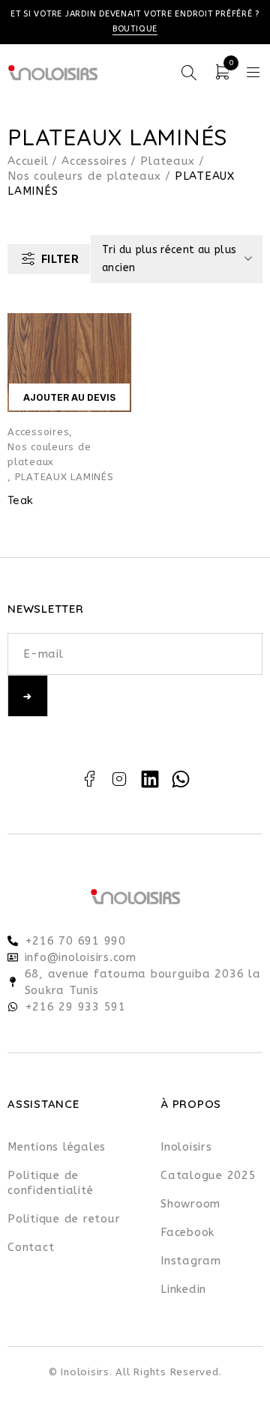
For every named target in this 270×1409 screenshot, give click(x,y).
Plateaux (167, 161)
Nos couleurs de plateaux (84, 176)
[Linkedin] (150, 779)
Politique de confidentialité (50, 1183)
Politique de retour (64, 1218)
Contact (31, 1247)
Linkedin (183, 1289)
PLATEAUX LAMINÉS (64, 476)
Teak (21, 500)
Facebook (187, 1232)
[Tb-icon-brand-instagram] (120, 779)
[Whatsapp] (180, 779)
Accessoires (94, 161)
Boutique (135, 29)
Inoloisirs (186, 1147)
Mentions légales (57, 1147)
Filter (60, 258)
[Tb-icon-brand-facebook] (89, 779)
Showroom (190, 1203)
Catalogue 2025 (208, 1175)
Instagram (190, 1260)
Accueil (28, 161)
